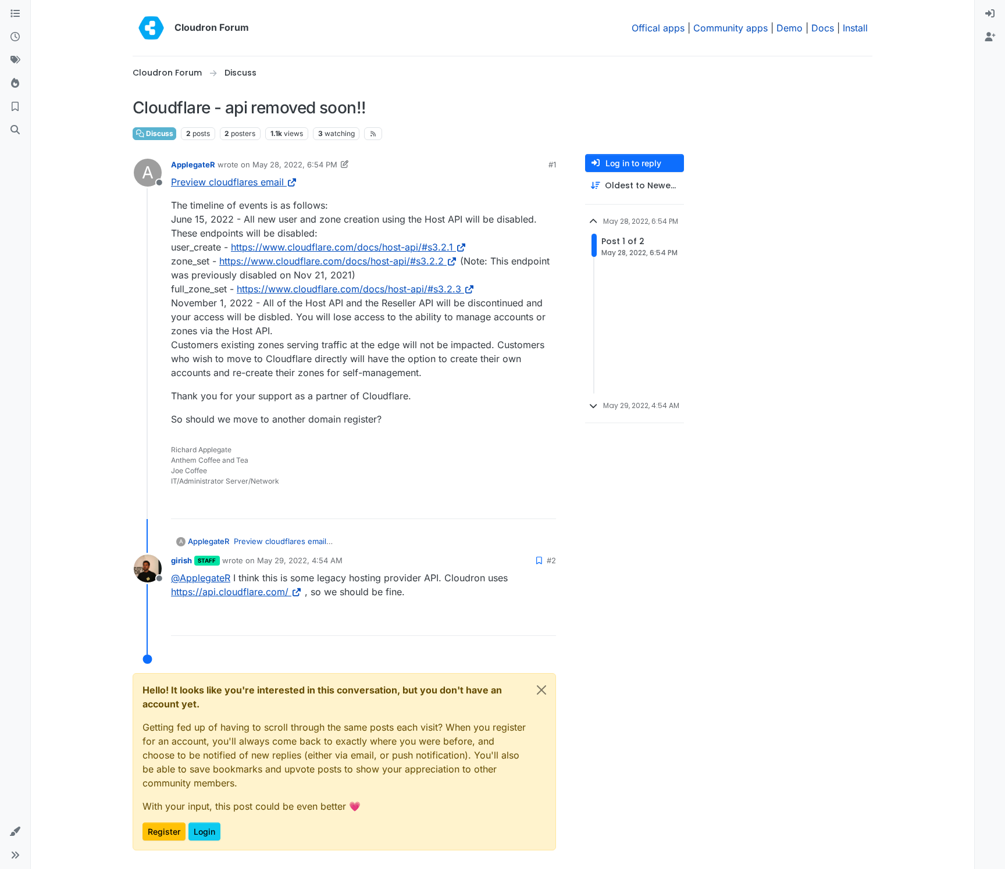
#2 (551, 560)
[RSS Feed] (373, 133)
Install (855, 28)
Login (204, 831)
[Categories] (15, 14)
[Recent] (15, 37)
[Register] (989, 37)
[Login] (989, 14)
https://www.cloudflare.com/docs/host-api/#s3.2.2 (331, 261)
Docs (822, 28)
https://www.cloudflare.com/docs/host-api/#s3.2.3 (349, 289)
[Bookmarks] (15, 107)
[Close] (541, 690)
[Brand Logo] (151, 28)
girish (181, 560)
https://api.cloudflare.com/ (229, 592)
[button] (15, 831)
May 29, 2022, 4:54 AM (300, 560)
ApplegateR (193, 164)
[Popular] (15, 83)
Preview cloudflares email (227, 182)
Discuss (158, 133)
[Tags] (15, 60)
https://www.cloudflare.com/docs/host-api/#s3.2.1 (342, 247)
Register (164, 831)
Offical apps (658, 28)
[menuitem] (989, 14)
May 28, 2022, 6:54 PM (294, 164)
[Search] (15, 130)
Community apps (730, 28)
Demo (789, 28)
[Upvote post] (527, 505)
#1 (552, 164)
